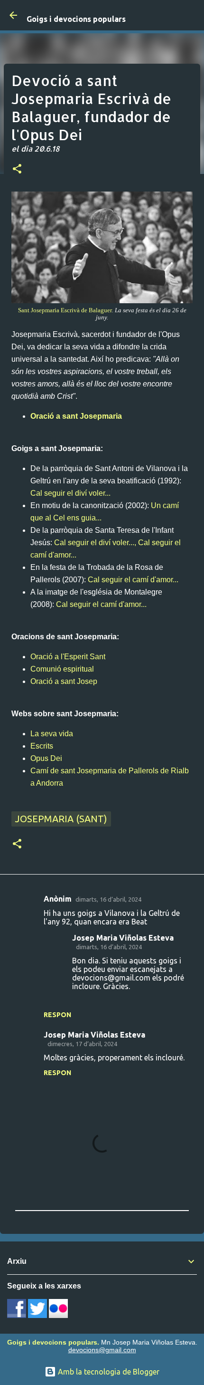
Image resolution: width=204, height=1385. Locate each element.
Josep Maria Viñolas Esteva (123, 937)
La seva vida (51, 734)
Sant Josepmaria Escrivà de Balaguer (65, 310)
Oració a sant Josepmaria (76, 416)
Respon (57, 1015)
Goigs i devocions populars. (53, 1342)
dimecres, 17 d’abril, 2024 (82, 1043)
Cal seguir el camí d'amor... (133, 580)
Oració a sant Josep (63, 681)
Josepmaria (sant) (61, 818)
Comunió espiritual (62, 669)
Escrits (41, 746)
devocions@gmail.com (102, 1350)
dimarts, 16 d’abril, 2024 (108, 899)
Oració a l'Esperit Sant (67, 657)
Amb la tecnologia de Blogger (107, 1371)
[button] (17, 169)
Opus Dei (46, 758)
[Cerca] (190, 15)
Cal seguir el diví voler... (70, 493)
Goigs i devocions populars (76, 19)
